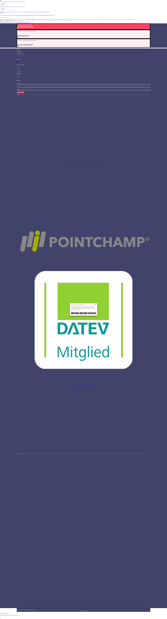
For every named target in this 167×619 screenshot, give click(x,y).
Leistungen (3, 8)
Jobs (2, 10)
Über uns (3, 9)
